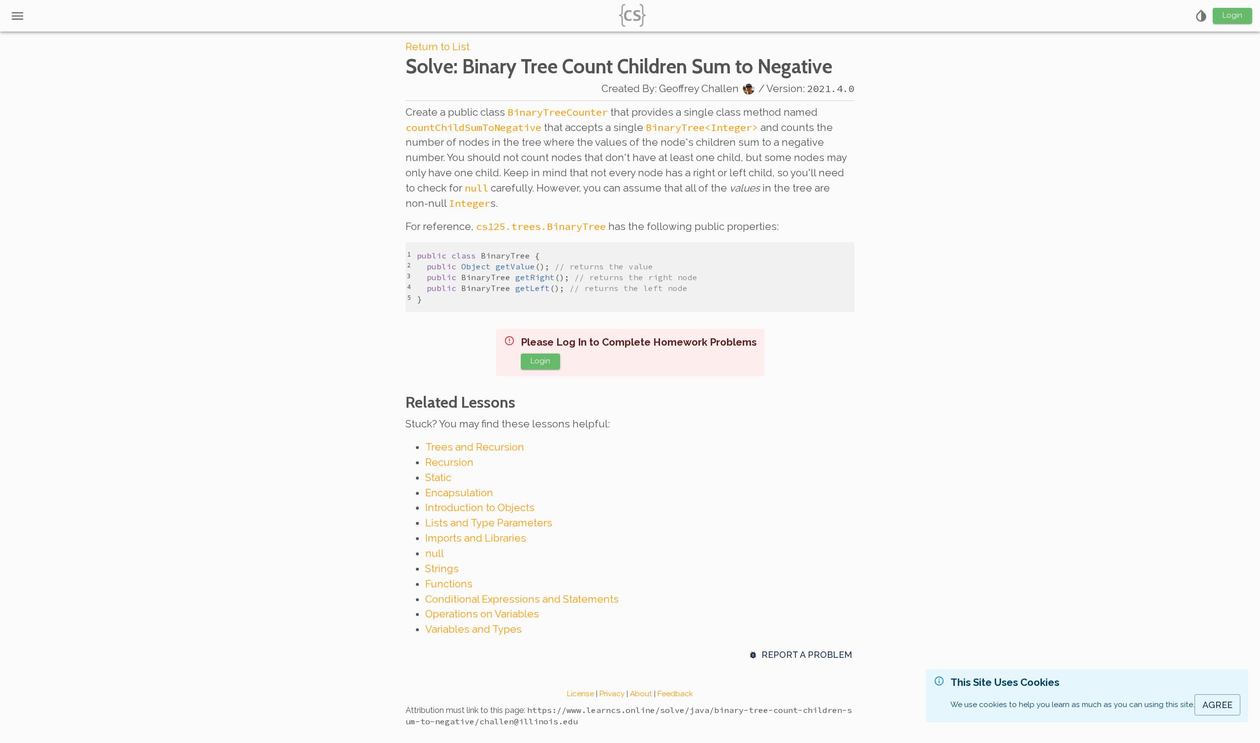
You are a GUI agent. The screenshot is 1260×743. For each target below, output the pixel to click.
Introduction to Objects (480, 508)
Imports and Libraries (475, 538)
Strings (442, 569)
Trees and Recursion (474, 447)
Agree (1217, 705)
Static (438, 478)
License (580, 693)
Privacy (612, 693)
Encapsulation (459, 493)
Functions (448, 584)
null (434, 553)
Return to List (438, 47)
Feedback (675, 693)
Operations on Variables (482, 614)
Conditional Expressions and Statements (522, 599)
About (641, 693)
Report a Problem (806, 654)
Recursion (449, 462)
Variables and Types (473, 629)
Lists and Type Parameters (488, 523)
